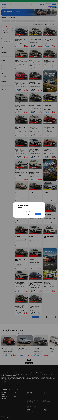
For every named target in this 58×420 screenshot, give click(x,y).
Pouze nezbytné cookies (29, 214)
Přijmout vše (38, 214)
